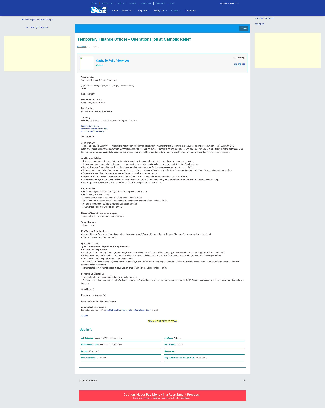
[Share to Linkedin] (235, 64)
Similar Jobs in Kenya (90, 126)
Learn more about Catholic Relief (94, 129)
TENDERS (160, 3)
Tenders (259, 24)
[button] (37, 19)
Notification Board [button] (88, 380)
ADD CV (121, 3)
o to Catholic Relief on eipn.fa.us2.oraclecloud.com (128, 310)
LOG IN (94, 3)
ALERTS (132, 3)
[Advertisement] (37, 53)
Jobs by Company (264, 18)
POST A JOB (107, 3)
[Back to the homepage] (98, 10)
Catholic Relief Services (113, 60)
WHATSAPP (146, 3)
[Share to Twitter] (239, 64)
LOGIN (244, 28)
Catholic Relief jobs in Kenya (92, 131)
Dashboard (81, 46)
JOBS (171, 3)
